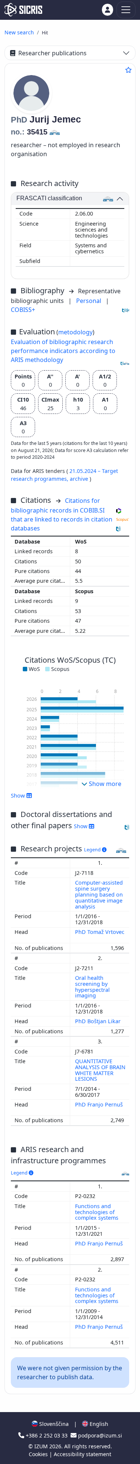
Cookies (39, 1454)
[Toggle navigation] (126, 9)
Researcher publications (52, 53)
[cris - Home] (23, 9)
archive (80, 478)
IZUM (41, 1446)
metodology (75, 332)
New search (19, 32)
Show (81, 826)
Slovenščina (53, 1423)
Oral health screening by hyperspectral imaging (92, 986)
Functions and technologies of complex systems (97, 1212)
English (98, 1423)
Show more (104, 784)
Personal (89, 301)
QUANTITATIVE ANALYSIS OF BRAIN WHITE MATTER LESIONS (100, 1070)
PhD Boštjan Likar (98, 1021)
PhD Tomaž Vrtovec (99, 931)
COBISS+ (23, 310)
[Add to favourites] (128, 69)
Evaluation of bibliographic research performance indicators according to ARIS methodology (63, 351)
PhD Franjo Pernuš (99, 1104)
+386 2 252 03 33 (46, 1435)
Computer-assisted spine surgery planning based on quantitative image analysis (99, 894)
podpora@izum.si (99, 1435)
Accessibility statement (82, 1454)
